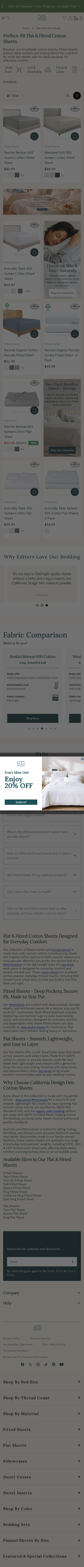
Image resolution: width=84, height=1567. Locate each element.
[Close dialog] (82, 759)
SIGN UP (21, 802)
